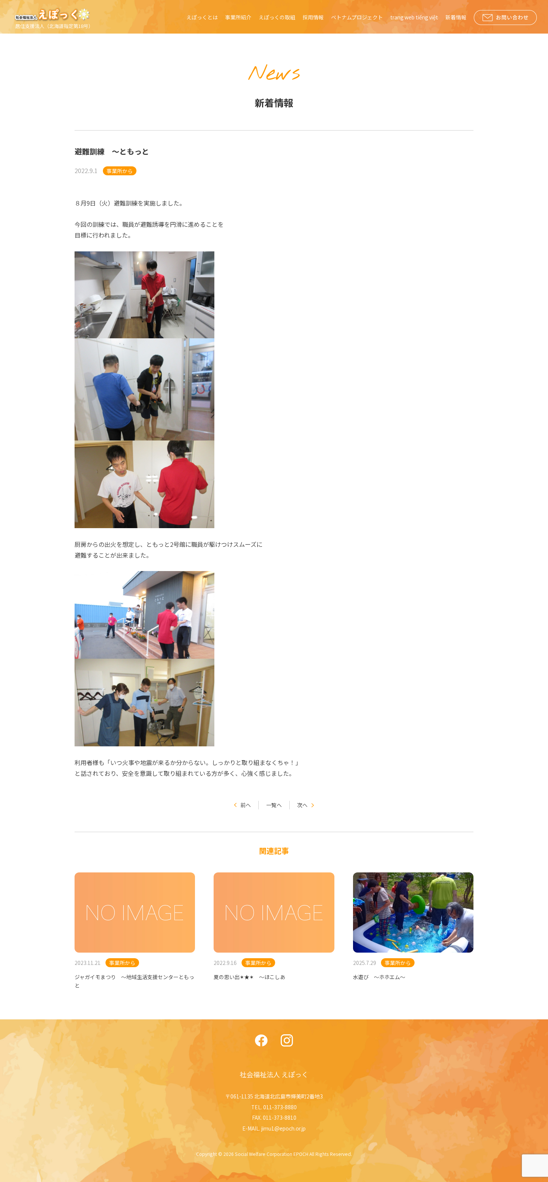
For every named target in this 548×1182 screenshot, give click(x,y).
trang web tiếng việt (414, 17)
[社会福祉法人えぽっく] (53, 14)
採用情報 (313, 17)
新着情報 (455, 17)
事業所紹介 (238, 17)
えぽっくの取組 (277, 17)
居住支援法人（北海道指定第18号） (54, 25)
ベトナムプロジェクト (357, 17)
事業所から (120, 171)
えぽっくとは (202, 17)
